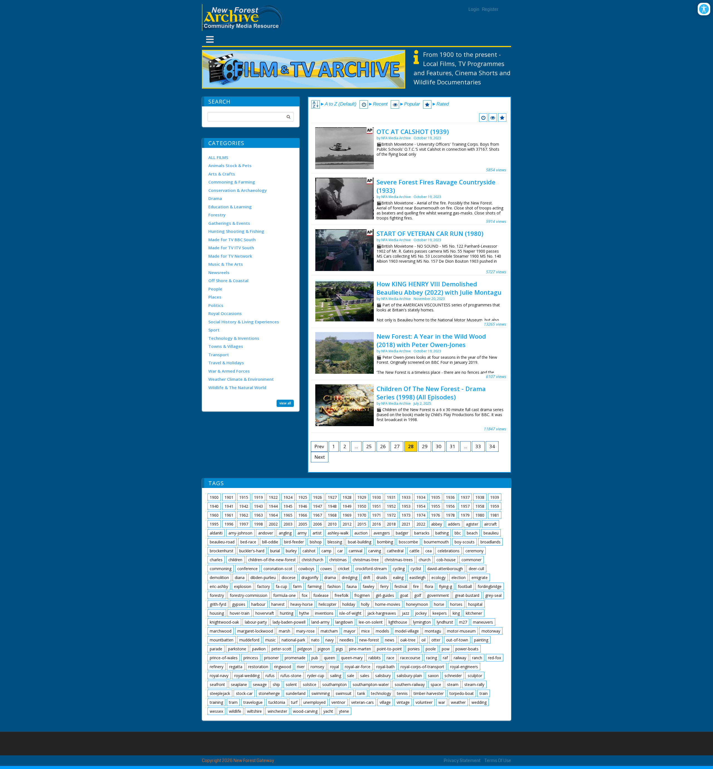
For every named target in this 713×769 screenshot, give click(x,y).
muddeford (249, 640)
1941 (228, 506)
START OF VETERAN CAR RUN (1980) (430, 233)
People (215, 289)
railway (460, 657)
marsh (284, 631)
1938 (479, 497)
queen (329, 657)
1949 (347, 506)
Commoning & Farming (231, 182)
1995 (214, 524)
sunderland (296, 693)
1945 (288, 506)
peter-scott (282, 648)
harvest (278, 604)
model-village (407, 631)
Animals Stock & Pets (229, 165)
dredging (349, 577)
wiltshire (254, 711)
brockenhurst (221, 550)
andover (265, 533)
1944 (273, 506)
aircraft (490, 524)
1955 (435, 506)
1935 (435, 497)
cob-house (446, 559)
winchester (277, 711)
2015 (361, 524)
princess (250, 657)
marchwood (220, 631)
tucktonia (276, 702)
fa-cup (281, 586)
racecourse (410, 657)
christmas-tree (366, 559)
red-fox (494, 657)
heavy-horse (301, 604)
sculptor (475, 675)
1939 (494, 497)
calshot (309, 550)
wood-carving (305, 711)
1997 (243, 524)
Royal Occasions (225, 313)
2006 (317, 524)
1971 (376, 515)
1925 (302, 497)
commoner (472, 559)
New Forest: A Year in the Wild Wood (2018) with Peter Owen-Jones (431, 340)
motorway (491, 631)
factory (263, 586)
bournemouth (436, 542)
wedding (479, 702)
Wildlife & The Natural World (237, 387)
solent (291, 684)
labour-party (256, 622)
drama (330, 577)
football (465, 586)
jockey (421, 613)
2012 (347, 524)
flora (429, 586)
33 (478, 446)
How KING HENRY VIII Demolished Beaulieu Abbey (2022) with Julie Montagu (439, 288)
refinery (216, 666)
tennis (402, 693)
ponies (414, 648)
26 (383, 446)
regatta (235, 666)
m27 (463, 622)
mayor (349, 631)
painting (481, 640)
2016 (376, 524)
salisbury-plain (409, 675)
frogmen (362, 595)
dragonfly (309, 577)
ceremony (474, 550)
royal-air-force (357, 666)
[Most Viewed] (493, 117)
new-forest (369, 640)
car (340, 550)
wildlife (235, 711)
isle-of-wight (350, 613)
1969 (347, 515)
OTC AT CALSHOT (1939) (413, 131)
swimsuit (343, 693)
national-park (293, 640)
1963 (258, 515)
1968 (332, 515)
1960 (214, 515)
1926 (317, 497)
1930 (376, 497)
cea (428, 550)
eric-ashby (219, 586)
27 (397, 446)
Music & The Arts (225, 264)
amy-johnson (240, 533)
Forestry (217, 215)
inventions (324, 613)
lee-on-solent (371, 622)
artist (317, 533)
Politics (215, 305)
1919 (258, 497)
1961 (228, 515)
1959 (494, 506)
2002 (273, 524)
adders (454, 524)
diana (240, 577)
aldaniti (216, 533)
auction (361, 533)
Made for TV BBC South (232, 239)
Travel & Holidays (226, 362)
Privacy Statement (462, 760)
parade (216, 648)
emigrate (480, 577)
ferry (384, 586)
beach (472, 533)
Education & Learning (230, 206)
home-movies (387, 604)
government (438, 595)
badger (402, 533)
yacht (328, 711)
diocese (289, 577)
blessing (335, 542)
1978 (450, 515)
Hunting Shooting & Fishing (236, 231)
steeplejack (220, 693)
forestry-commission (248, 595)
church (425, 559)
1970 (361, 515)
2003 (288, 524)
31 (452, 446)
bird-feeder (294, 542)
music (270, 640)
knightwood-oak (224, 622)
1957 (465, 506)
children (235, 559)
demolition (219, 577)
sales (364, 675)
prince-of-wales (224, 657)
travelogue (253, 702)
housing (217, 613)
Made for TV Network (230, 256)
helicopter (327, 604)
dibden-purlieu (263, 577)
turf (294, 702)
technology (381, 693)
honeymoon (417, 604)
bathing (442, 533)
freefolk (341, 595)
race (390, 657)
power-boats (466, 648)
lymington (422, 622)
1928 (347, 497)
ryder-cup (315, 675)
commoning (220, 568)
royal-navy (219, 675)
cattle (414, 550)
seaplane (239, 684)
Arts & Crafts (221, 174)
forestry (217, 595)
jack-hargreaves (381, 613)
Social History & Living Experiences (243, 321)
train (484, 693)
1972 (391, 515)
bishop (316, 542)
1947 (317, 506)
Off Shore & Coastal (228, 280)
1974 (420, 515)
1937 (465, 497)
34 (492, 446)
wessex (216, 711)
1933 (406, 497)
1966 (302, 515)
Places (214, 297)
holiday (348, 604)
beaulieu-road (222, 542)
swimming (320, 693)
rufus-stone (290, 675)
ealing (398, 577)
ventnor (338, 702)
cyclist (416, 568)
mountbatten (221, 640)
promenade (295, 657)
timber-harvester (429, 693)
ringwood (282, 666)
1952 (391, 506)
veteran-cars (362, 702)
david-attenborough (445, 568)
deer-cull (476, 568)
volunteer (424, 702)
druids (381, 577)
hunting (286, 613)
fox (304, 595)
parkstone (237, 648)
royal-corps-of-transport (422, 666)
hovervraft (264, 613)
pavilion (259, 648)
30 (438, 446)
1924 (288, 497)
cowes (326, 568)
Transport (218, 354)
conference (247, 568)
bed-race (248, 542)
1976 (435, 515)
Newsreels (218, 272)
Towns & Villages (225, 346)
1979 (465, 515)
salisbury (383, 675)
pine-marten (360, 648)
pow (446, 648)
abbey (436, 524)
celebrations (449, 550)
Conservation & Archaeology (237, 190)
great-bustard (467, 595)
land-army (320, 622)
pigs (339, 648)
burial (275, 550)
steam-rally (474, 684)
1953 (406, 506)
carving (374, 550)
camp (326, 550)
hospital (475, 604)
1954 (420, 506)
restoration (258, 666)
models (382, 631)
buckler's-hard (251, 550)
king (456, 613)
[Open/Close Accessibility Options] (704, 9)
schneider (453, 675)
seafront (217, 684)
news (389, 640)
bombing (385, 542)
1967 (317, 515)
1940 (214, 506)
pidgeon (304, 648)
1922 (273, 497)
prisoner (271, 657)
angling (285, 533)
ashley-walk (338, 533)
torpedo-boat (462, 693)
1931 (391, 497)
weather (458, 702)
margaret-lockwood (255, 631)
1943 (258, 506)
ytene (344, 711)
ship (276, 684)
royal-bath (385, 666)
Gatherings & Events (229, 223)
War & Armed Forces (229, 371)
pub (314, 657)
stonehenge (269, 693)
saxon (433, 675)
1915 (243, 497)
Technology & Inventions (233, 338)
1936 (450, 497)
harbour (258, 604)
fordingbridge (490, 586)
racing (431, 657)
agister (472, 524)
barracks (421, 533)
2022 (420, 524)
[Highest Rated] (502, 117)
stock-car (244, 693)
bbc (458, 533)
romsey (317, 666)
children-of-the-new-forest (272, 559)
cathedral (395, 550)
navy (329, 640)
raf (445, 657)
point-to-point (389, 648)
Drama (215, 198)
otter (435, 640)
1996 (228, 524)
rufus (270, 675)
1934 (420, 497)
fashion (334, 586)
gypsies (238, 604)
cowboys (306, 568)
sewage (260, 684)
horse (439, 604)
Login (473, 9)
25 (369, 446)
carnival (355, 550)
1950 (361, 506)
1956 (450, 506)
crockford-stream (371, 568)
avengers (381, 533)
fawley (368, 586)
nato (315, 640)
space (436, 684)
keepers (440, 613)
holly (365, 604)
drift (366, 577)
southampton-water (371, 684)
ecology (438, 577)
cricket (344, 568)
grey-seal (493, 595)
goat (404, 595)
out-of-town (457, 640)
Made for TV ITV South (231, 247)
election (458, 577)
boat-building (359, 542)
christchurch (312, 559)
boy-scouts (465, 542)
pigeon (324, 648)
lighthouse (398, 622)
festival (400, 586)
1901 (228, 497)
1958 (479, 506)
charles (216, 559)
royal (334, 666)
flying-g (445, 586)
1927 (332, 497)
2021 (406, 524)
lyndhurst (445, 622)
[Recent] (483, 117)
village (385, 702)
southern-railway (410, 684)
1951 (376, 506)
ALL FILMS (218, 157)
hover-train (240, 613)
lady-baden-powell (289, 622)
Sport (213, 330)
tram (233, 702)
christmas (338, 559)
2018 (391, 524)
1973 (406, 515)
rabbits (374, 657)
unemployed (314, 702)
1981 (494, 515)
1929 (361, 497)
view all (285, 403)
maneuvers (483, 622)
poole (431, 648)
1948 (332, 506)
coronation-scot (277, 568)
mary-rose (305, 631)
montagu (433, 631)
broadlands (490, 542)
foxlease (321, 595)
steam (452, 684)
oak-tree (408, 640)
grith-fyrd (218, 604)
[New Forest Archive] (243, 17)
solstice (309, 684)
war (441, 702)
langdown (344, 622)
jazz (405, 613)
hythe (304, 613)
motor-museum (461, 631)
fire (416, 586)
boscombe (408, 542)
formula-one (284, 595)
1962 (243, 515)
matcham (329, 631)
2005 (302, 524)
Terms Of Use (498, 760)
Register (490, 9)
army (302, 533)
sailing (335, 675)
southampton (334, 684)
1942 (243, 506)
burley (291, 550)
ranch (477, 657)
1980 (479, 515)
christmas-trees (399, 559)
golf (417, 595)
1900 (214, 497)
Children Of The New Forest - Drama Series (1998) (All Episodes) (431, 392)
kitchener (474, 613)
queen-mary (352, 657)
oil (423, 640)
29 (425, 446)
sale (350, 675)
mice (365, 631)
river (301, 666)
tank (361, 693)
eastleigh (417, 577)
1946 (302, 506)
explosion (242, 586)
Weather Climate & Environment (241, 379)
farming (314, 586)
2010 (332, 524)
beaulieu (491, 533)
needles (346, 640)
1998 (258, 524)
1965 (288, 515)
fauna (351, 586)
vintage (403, 702)
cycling (399, 568)
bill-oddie (270, 542)
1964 (273, 515)
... (356, 446)
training (216, 702)
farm (297, 586)
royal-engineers (464, 666)
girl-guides (385, 595)
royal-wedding (247, 675)
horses (456, 604)
